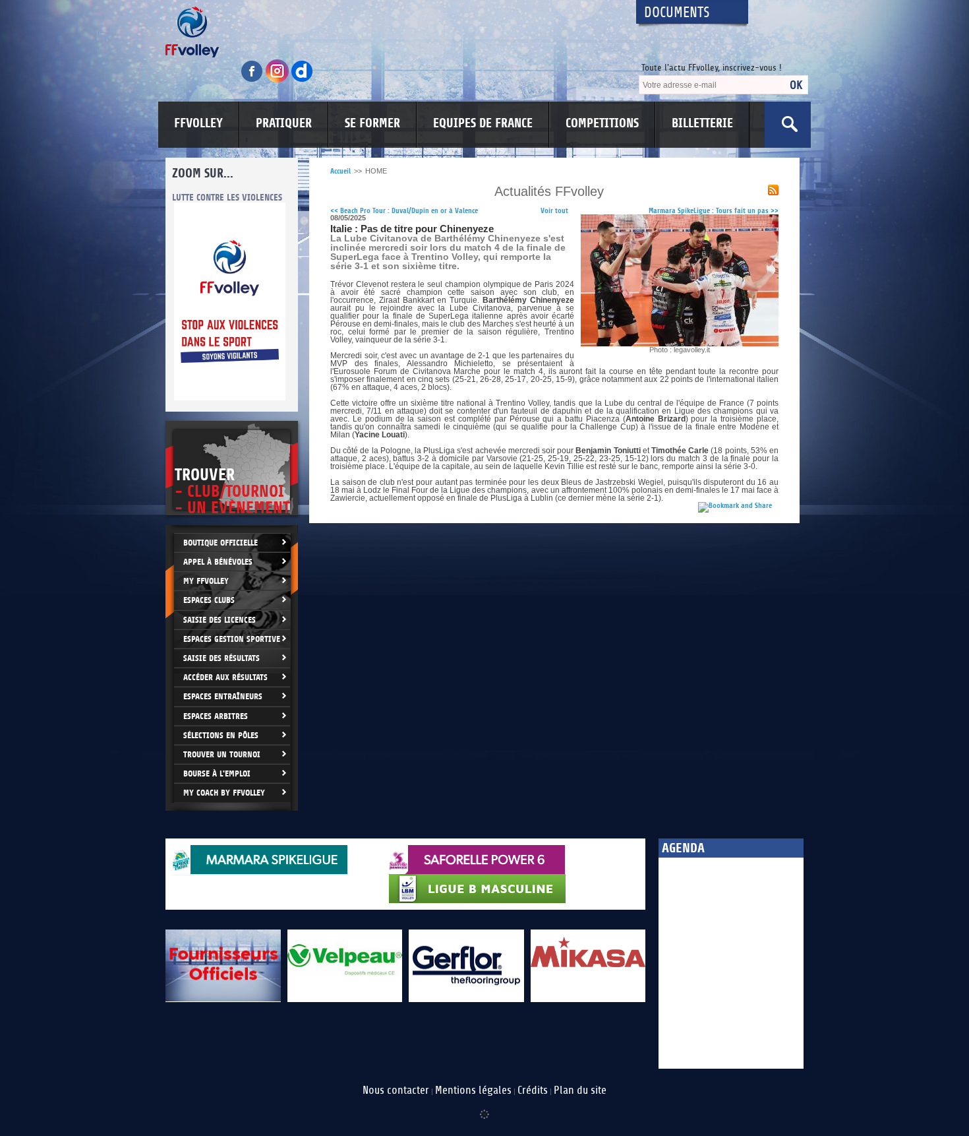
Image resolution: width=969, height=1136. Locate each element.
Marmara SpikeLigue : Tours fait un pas (713, 210)
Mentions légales (473, 1090)
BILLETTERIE (702, 123)
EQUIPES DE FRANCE (483, 123)
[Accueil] (389, 32)
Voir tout (554, 210)
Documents (677, 13)
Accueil (340, 171)
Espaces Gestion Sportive (231, 639)
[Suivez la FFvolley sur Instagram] (278, 80)
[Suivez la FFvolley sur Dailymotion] (302, 80)
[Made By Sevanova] (484, 1107)
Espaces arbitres (215, 716)
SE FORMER (372, 123)
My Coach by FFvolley (224, 793)
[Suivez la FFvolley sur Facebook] (253, 80)
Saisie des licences (219, 620)
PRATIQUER (284, 123)
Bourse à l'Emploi (216, 773)
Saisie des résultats (221, 658)
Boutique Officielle (220, 543)
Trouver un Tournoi (221, 754)
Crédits (532, 1090)
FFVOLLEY (198, 123)
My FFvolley (206, 581)
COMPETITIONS (602, 123)
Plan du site (580, 1090)
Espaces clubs (209, 600)
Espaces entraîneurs (222, 696)
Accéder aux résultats (225, 677)
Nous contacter (396, 1090)
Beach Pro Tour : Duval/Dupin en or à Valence (404, 210)
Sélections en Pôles (220, 735)
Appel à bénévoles (217, 562)
